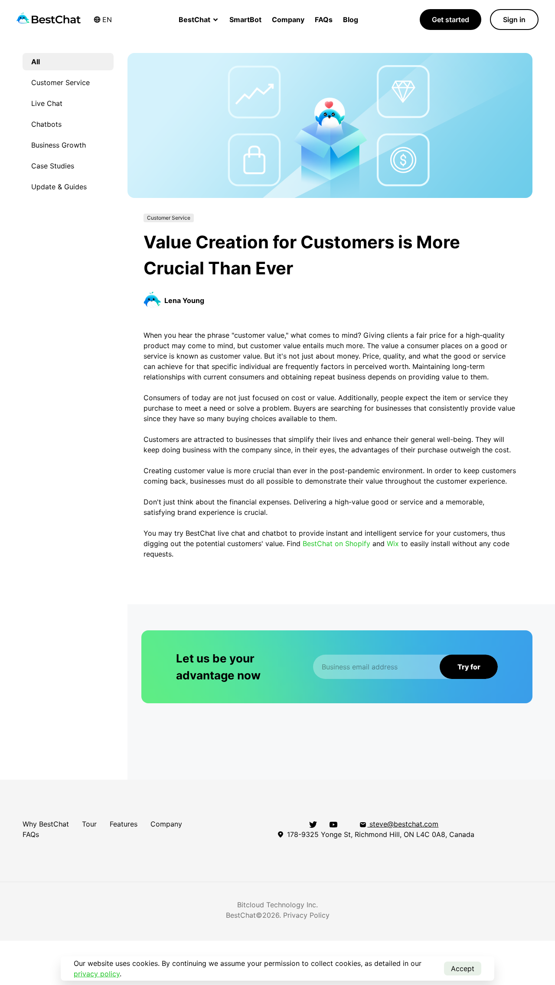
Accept (462, 968)
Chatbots (46, 124)
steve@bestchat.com (402, 824)
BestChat (195, 19)
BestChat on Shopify (336, 543)
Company (288, 19)
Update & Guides (59, 186)
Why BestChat (46, 824)
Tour (89, 824)
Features (123, 824)
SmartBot (245, 19)
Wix (393, 543)
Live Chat (46, 103)
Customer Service (60, 82)
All (35, 61)
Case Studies (52, 165)
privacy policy (97, 973)
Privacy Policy (306, 915)
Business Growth (58, 145)
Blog (350, 19)
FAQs (324, 19)
